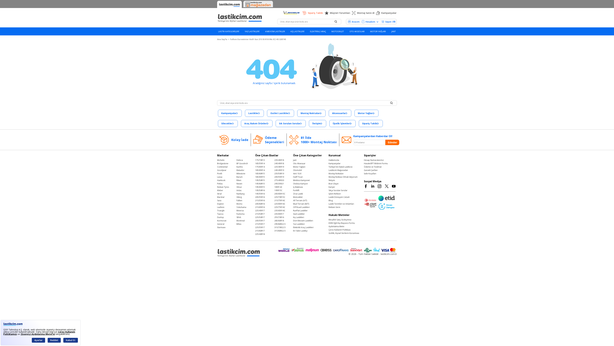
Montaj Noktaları (310, 113)
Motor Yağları (365, 113)
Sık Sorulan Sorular (289, 123)
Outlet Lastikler (279, 113)
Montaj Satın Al (365, 12)
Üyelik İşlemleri (341, 123)
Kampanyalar (389, 12)
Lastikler (253, 113)
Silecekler (226, 123)
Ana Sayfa (222, 39)
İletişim (316, 123)
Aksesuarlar (339, 113)
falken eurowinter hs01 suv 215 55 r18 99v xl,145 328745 (258, 39)
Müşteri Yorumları (340, 12)
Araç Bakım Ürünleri (255, 123)
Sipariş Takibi (315, 12)
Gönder (392, 142)
